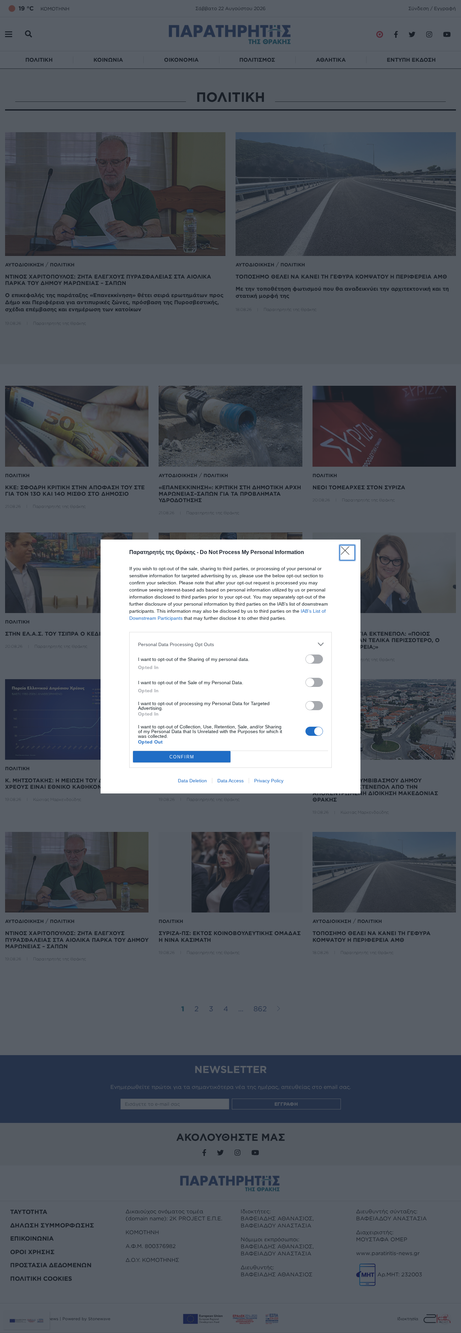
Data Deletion (192, 780)
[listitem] (230, 644)
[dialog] (230, 666)
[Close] (347, 552)
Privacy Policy (268, 780)
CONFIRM (181, 756)
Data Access (230, 780)
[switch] (314, 659)
